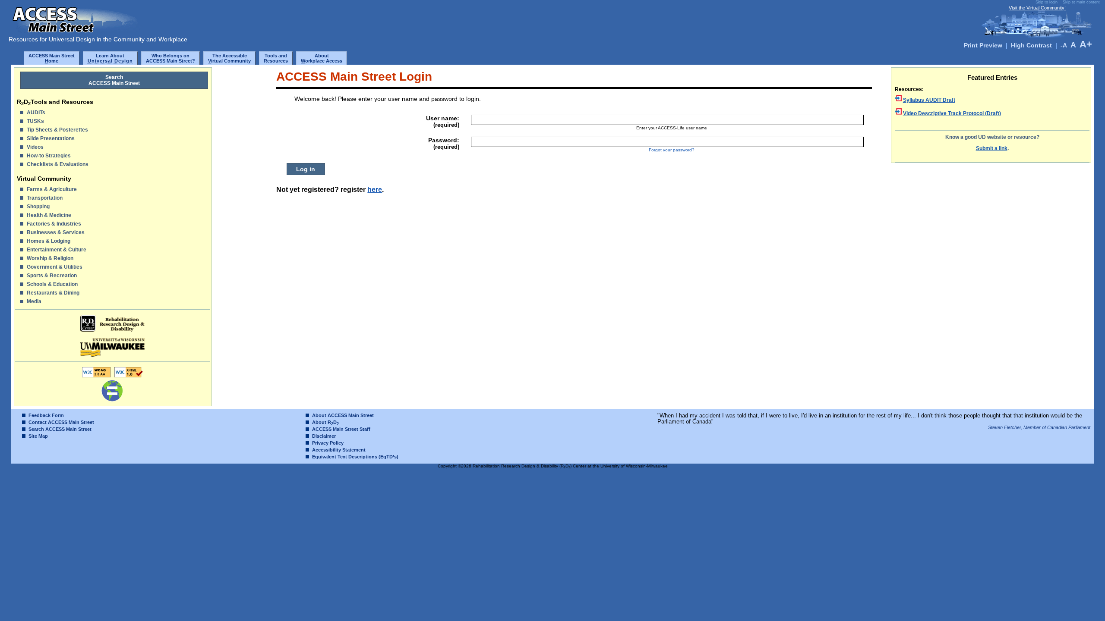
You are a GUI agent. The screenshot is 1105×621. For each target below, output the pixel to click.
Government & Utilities (54, 267)
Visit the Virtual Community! (1037, 7)
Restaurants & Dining (53, 293)
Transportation (45, 198)
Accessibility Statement (339, 449)
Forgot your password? (672, 149)
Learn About (110, 58)
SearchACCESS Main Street (114, 80)
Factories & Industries (54, 224)
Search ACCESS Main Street (60, 429)
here (374, 189)
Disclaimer (324, 436)
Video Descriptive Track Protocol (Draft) (952, 113)
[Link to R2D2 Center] (112, 324)
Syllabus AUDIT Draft (929, 100)
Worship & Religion (50, 258)
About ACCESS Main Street (343, 415)
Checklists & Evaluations (57, 164)
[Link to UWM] (112, 347)
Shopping (38, 207)
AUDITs (36, 113)
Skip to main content (1081, 2)
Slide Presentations (51, 138)
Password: (443, 143)
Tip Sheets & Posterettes (57, 130)
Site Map (38, 436)
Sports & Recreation (52, 276)
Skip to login (1047, 2)
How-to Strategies (49, 156)
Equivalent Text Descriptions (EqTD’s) (355, 456)
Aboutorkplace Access (321, 58)
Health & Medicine (49, 215)
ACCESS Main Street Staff (341, 429)
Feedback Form (46, 415)
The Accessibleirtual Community (229, 58)
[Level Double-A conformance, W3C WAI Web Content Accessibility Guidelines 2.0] (96, 377)
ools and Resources (276, 58)
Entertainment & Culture (56, 250)
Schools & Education (52, 284)
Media (34, 301)
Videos (35, 147)
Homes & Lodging (48, 241)
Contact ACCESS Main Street (61, 422)
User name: (442, 121)
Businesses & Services (56, 232)
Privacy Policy (328, 442)
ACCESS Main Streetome (51, 58)
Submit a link (991, 148)
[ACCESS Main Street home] (77, 32)
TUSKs (35, 121)
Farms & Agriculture (52, 189)
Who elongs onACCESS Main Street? (170, 58)
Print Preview (983, 45)
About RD (325, 422)
